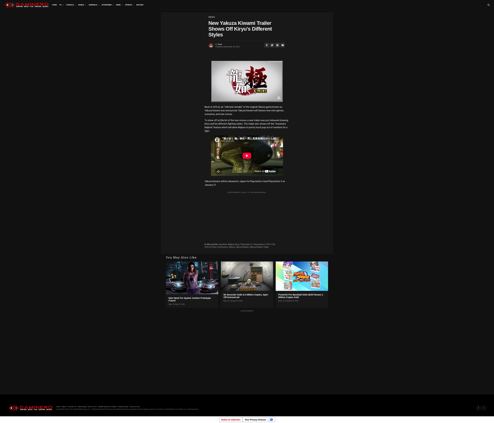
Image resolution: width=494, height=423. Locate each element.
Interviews (107, 5)
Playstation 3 (246, 244)
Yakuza (232, 247)
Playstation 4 (259, 244)
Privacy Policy (123, 407)
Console (70, 5)
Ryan (220, 44)
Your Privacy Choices (255, 419)
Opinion (128, 5)
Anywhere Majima (226, 244)
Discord (139, 5)
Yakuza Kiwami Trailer (259, 247)
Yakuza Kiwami (242, 247)
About (64, 407)
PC (60, 5)
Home (54, 5)
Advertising (82, 407)
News (118, 5)
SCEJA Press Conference (216, 247)
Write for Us (92, 407)
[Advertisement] (247, 212)
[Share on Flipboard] (277, 45)
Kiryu (237, 244)
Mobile (81, 5)
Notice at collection (230, 419)
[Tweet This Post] (272, 45)
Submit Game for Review (107, 407)
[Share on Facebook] (266, 45)
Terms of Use (134, 407)
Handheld (93, 5)
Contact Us (72, 407)
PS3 (268, 244)
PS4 (273, 244)
